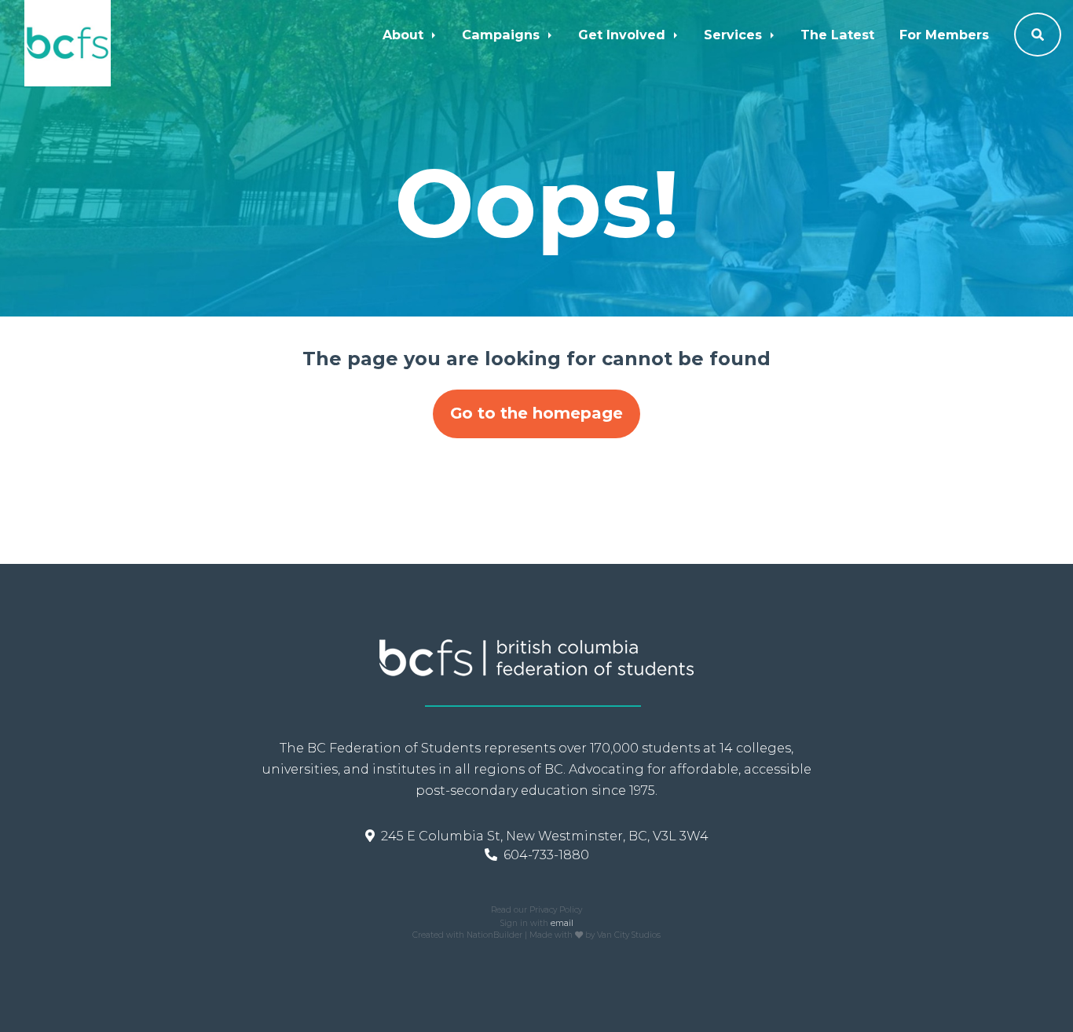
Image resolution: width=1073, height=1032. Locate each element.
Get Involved (623, 34)
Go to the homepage (536, 413)
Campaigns (503, 34)
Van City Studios (629, 935)
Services (735, 34)
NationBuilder (494, 935)
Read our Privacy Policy (536, 910)
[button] (1037, 35)
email (562, 923)
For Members (944, 34)
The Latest (837, 34)
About (405, 34)
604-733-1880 (546, 854)
